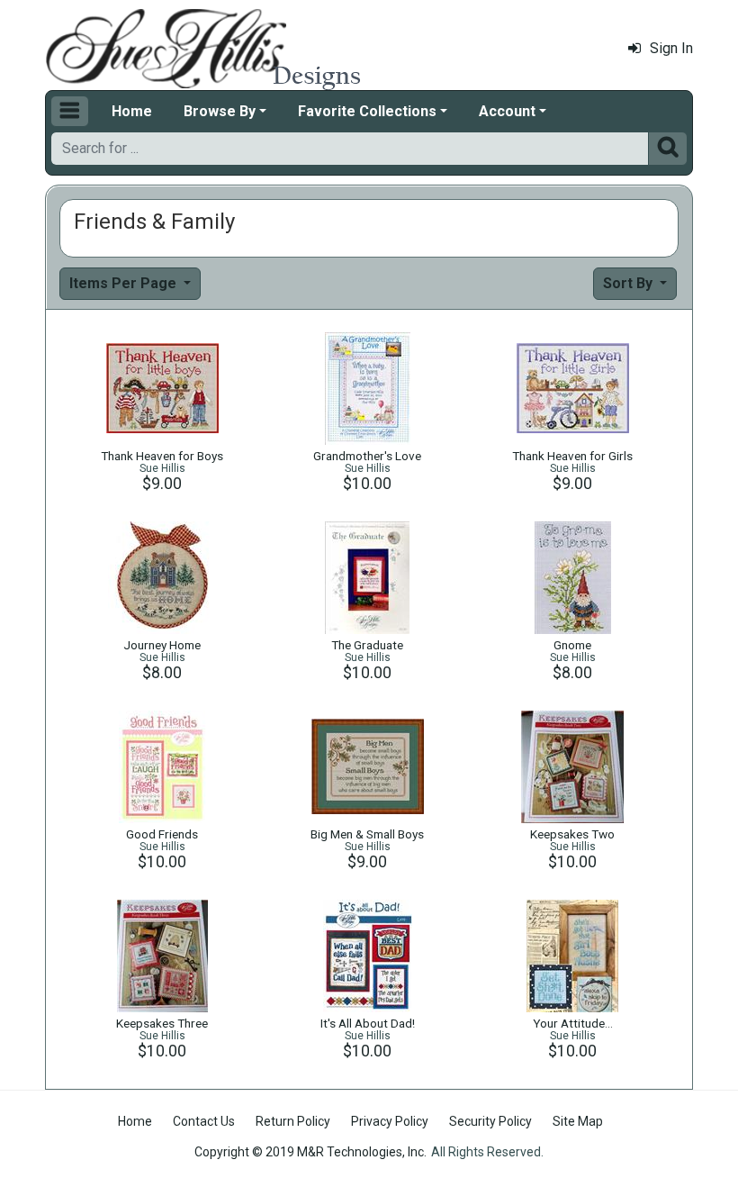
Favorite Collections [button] (367, 111)
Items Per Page (124, 283)
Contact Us (204, 1121)
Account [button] (507, 111)
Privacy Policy (389, 1121)
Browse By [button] (220, 111)
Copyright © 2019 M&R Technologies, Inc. (310, 1152)
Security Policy (490, 1121)
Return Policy (293, 1121)
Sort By (629, 283)
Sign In (671, 48)
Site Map (578, 1121)
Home (132, 111)
